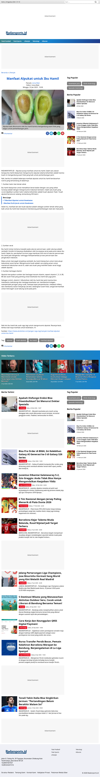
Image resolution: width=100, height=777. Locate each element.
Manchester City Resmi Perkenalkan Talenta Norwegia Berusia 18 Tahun (37, 377)
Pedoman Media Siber (59, 772)
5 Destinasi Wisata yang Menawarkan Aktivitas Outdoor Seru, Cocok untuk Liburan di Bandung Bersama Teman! (41, 600)
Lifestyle (27, 41)
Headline (23, 530)
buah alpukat (21, 340)
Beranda (4, 73)
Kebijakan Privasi (43, 772)
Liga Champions (25, 485)
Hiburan (44, 41)
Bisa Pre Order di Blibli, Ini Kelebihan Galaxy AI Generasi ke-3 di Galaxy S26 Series (87, 113)
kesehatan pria (74, 84)
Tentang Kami (20, 772)
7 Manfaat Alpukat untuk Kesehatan (18, 200)
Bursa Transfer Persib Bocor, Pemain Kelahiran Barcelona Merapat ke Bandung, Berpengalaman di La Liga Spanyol (40, 646)
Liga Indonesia (25, 655)
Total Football (6, 41)
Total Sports (17, 41)
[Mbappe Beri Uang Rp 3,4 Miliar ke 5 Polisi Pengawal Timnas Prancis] (87, 366)
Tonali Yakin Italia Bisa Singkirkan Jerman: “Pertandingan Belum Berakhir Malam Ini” (38, 701)
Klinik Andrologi (89, 84)
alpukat (9, 340)
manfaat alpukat (47, 340)
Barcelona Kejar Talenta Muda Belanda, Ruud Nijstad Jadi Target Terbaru (86, 150)
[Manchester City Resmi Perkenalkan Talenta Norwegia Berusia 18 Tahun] (37, 366)
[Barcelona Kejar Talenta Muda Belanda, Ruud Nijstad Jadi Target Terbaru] (71, 152)
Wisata (22, 607)
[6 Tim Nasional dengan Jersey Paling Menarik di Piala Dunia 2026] (71, 140)
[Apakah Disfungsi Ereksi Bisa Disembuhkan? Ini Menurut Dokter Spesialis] (71, 103)
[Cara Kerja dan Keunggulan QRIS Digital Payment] (9, 627)
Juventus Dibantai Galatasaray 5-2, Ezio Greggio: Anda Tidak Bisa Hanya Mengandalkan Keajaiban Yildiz (87, 126)
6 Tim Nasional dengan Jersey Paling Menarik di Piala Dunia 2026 (86, 139)
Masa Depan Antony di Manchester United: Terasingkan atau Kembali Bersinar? (11, 378)
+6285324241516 (7, 765)
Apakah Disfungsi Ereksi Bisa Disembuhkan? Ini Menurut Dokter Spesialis (86, 101)
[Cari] (95, 1)
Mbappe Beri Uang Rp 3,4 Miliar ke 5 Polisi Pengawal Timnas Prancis (85, 377)
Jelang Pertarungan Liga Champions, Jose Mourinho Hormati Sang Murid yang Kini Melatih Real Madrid (40, 576)
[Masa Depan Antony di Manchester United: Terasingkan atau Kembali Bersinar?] (13, 366)
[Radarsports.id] (16, 34)
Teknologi (36, 41)
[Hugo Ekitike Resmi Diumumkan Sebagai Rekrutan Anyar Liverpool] (62, 366)
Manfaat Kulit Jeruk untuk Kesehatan (18, 203)
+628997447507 (7, 763)
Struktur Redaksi (7, 772)
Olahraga (23, 708)
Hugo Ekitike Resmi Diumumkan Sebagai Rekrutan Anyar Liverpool (61, 377)
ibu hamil (33, 340)
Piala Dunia (23, 506)
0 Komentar (7, 133)
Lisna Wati (36, 83)
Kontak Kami (31, 772)
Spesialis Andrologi (76, 88)
